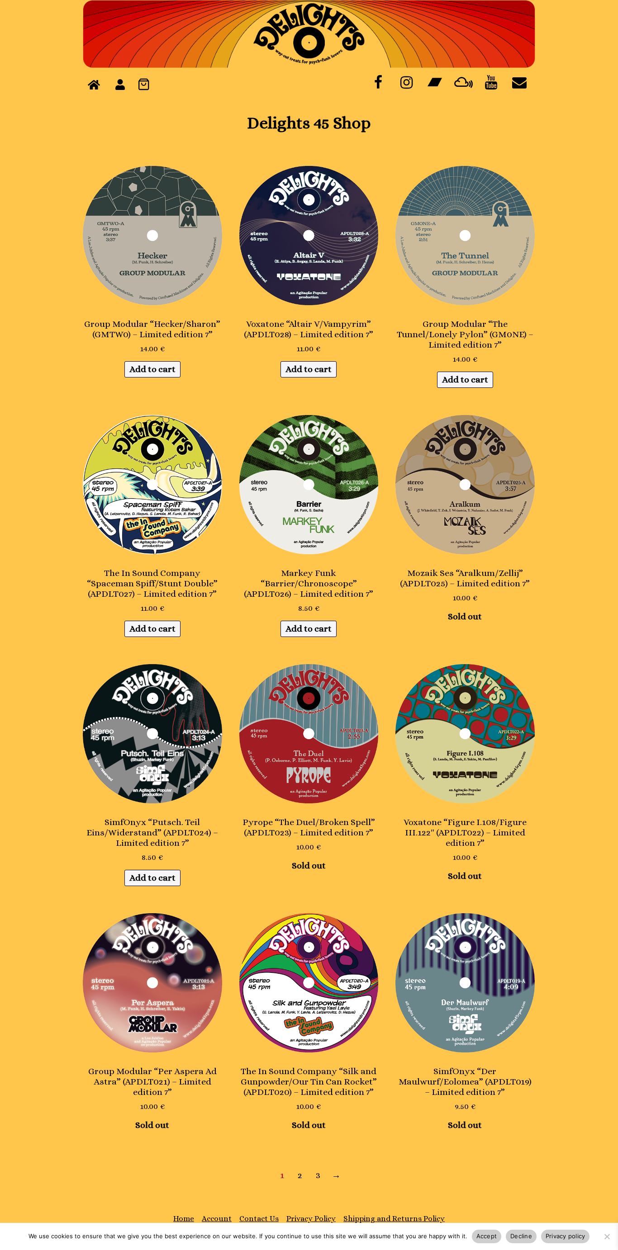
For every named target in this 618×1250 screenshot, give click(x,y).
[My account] (120, 85)
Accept (486, 1236)
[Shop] (94, 85)
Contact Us (259, 1218)
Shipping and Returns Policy (394, 1218)
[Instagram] (406, 83)
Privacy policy (565, 1236)
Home (183, 1218)
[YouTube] (491, 83)
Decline (521, 1236)
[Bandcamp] (434, 83)
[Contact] (519, 83)
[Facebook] (378, 83)
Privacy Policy (311, 1218)
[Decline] (606, 1236)
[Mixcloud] (463, 83)
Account (217, 1218)
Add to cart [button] (152, 369)
